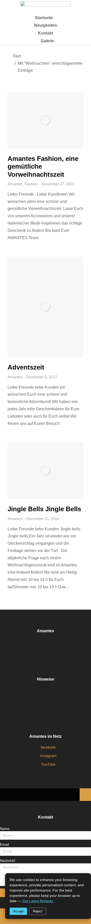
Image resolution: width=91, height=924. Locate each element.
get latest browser (37, 901)
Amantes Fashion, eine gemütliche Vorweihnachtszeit (43, 166)
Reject (37, 911)
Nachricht (7, 861)
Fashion (31, 184)
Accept (18, 911)
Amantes (15, 184)
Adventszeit (26, 367)
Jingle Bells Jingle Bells (44, 509)
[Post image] (45, 120)
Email (4, 844)
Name (5, 829)
